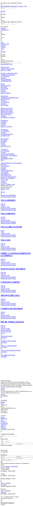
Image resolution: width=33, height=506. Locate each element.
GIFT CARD (4, 180)
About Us (15, 6)
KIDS (2, 160)
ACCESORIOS (5, 76)
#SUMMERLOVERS (7, 158)
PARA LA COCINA (6, 126)
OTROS (3, 90)
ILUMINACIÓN (5, 135)
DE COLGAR (5, 138)
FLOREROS (4, 120)
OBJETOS (4, 122)
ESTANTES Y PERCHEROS (9, 155)
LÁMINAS (4, 183)
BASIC (3, 84)
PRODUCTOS (8, 6)
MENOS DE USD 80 (7, 111)
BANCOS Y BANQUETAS (8, 176)
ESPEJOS (3, 169)
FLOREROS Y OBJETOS (8, 117)
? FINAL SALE (5, 67)
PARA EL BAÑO (5, 146)
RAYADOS (4, 87)
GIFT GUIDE (4, 105)
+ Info (25, 6)
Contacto (20, 6)
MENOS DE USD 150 (7, 113)
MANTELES (4, 96)
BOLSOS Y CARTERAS (8, 178)
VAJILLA (3, 100)
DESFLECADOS (5, 85)
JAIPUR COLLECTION (7, 68)
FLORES (3, 123)
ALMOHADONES (6, 81)
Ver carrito (3, 484)
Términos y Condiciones (11, 466)
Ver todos (3, 78)
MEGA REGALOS (6, 114)
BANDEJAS (4, 129)
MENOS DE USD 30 (7, 108)
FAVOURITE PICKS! (7, 134)
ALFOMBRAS (5, 173)
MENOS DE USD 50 (7, 110)
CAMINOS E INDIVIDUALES (9, 97)
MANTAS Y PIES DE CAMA (9, 73)
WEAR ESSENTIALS (7, 170)
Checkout (3, 492)
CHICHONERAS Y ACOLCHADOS (11, 163)
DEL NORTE (4, 88)
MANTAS (3, 164)
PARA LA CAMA (6, 70)
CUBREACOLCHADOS (8, 75)
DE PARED (4, 140)
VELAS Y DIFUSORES (7, 154)
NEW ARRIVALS (6, 79)
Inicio (2, 6)
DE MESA (4, 141)
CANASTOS (4, 172)
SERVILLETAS (5, 99)
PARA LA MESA (5, 93)
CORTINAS (4, 149)
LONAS (3, 181)
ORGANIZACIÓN (6, 175)
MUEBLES (4, 157)
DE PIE (3, 143)
